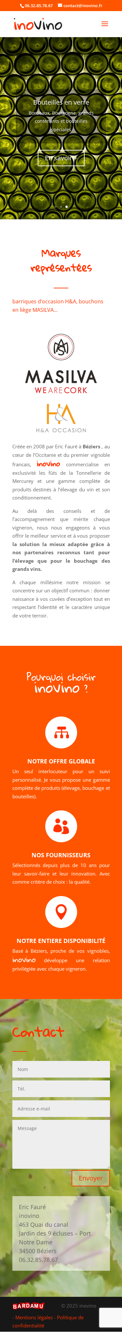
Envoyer (91, 1178)
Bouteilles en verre (61, 102)
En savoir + (61, 157)
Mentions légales (34, 1317)
